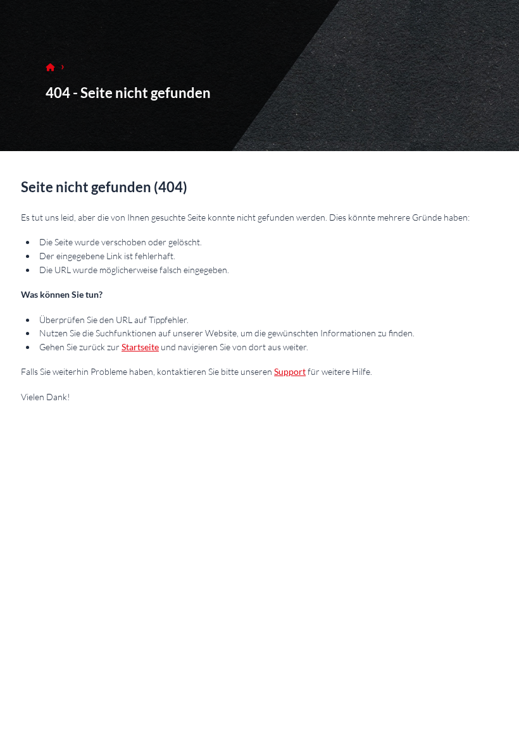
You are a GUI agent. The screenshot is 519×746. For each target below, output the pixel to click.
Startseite (140, 346)
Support (290, 371)
